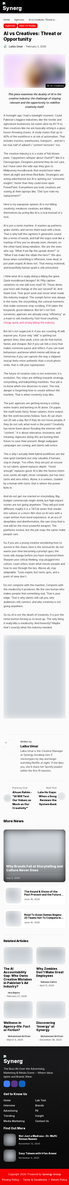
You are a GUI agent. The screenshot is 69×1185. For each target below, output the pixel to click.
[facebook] (7, 1084)
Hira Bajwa (14, 992)
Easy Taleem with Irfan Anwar (38, 1153)
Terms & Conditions (35, 1179)
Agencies (19, 19)
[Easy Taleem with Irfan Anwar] (10, 1156)
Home (7, 19)
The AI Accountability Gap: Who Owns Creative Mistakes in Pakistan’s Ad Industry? (18, 977)
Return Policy (59, 1179)
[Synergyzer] (12, 6)
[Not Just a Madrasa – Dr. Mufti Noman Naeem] (10, 1140)
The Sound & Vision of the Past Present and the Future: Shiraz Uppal (43, 894)
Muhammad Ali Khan (19, 1036)
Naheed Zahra (49, 982)
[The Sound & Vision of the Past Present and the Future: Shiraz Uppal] (13, 895)
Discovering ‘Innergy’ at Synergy (45, 1026)
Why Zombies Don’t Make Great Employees (50, 972)
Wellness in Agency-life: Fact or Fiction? (17, 1026)
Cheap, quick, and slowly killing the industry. (29, 322)
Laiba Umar (16, 46)
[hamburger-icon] (62, 7)
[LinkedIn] (22, 1084)
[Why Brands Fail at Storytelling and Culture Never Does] (34, 856)
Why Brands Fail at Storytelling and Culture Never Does (34, 868)
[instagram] (14, 1084)
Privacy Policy (10, 1179)
